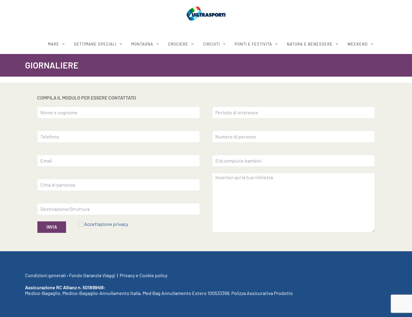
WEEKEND (357, 44)
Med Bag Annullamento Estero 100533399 (186, 293)
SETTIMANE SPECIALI (95, 44)
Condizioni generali (45, 275)
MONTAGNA (142, 44)
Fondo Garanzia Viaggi (92, 275)
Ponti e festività (253, 44)
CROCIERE (178, 44)
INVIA (51, 227)
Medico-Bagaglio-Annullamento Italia (101, 293)
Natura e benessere (310, 44)
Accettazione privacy (106, 224)
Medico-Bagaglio (42, 293)
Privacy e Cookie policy (143, 275)
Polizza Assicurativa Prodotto (262, 293)
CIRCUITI (211, 44)
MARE (53, 44)
